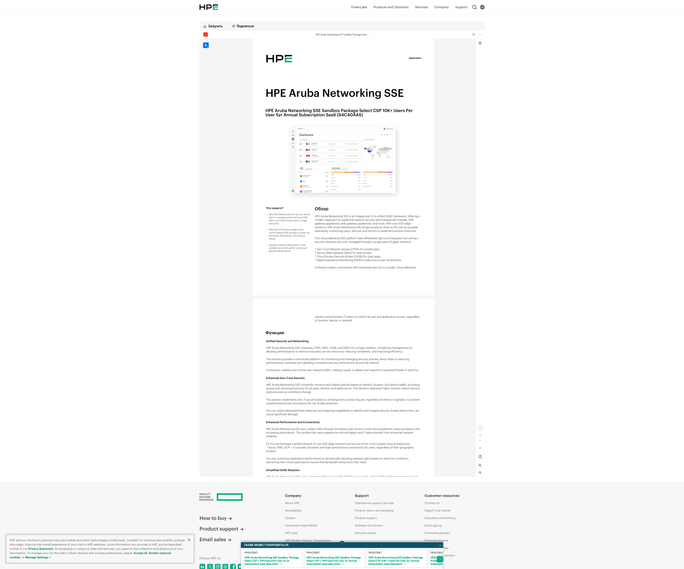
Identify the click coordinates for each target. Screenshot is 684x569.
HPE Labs (291, 533)
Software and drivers (369, 525)
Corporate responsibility (301, 525)
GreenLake (359, 7)
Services (421, 7)
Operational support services (374, 503)
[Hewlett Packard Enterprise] (209, 7)
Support (461, 7)
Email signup (433, 525)
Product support (219, 529)
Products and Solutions (391, 7)
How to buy (213, 518)
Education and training (440, 518)
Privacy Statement (40, 548)
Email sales (213, 539)
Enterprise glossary (437, 533)
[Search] (474, 7)
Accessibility (293, 510)
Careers (290, 518)
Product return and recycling (374, 510)
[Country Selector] (482, 7)
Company (441, 7)
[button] (189, 540)
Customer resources (442, 495)
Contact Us (432, 503)
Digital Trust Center (438, 510)
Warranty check (365, 533)
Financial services (437, 540)
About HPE (292, 503)
